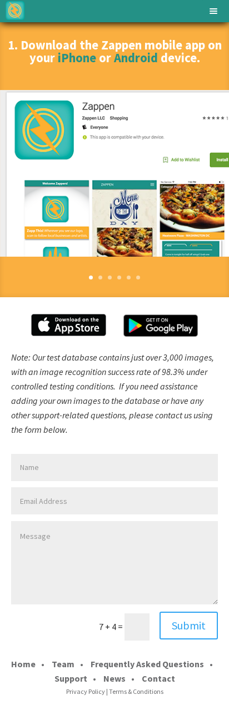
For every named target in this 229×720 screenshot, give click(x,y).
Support (70, 678)
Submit (189, 625)
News (114, 678)
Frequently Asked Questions (147, 663)
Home (23, 663)
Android (136, 58)
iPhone (77, 58)
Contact (158, 678)
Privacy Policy (85, 691)
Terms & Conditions (136, 691)
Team (63, 663)
